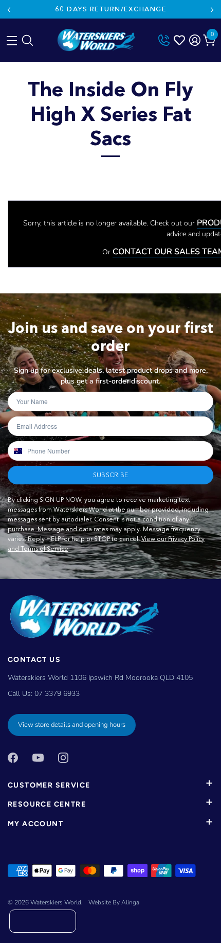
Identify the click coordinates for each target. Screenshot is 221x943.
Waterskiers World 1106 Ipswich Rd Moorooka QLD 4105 (100, 678)
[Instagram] (63, 757)
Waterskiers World (55, 902)
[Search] (27, 42)
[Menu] (10, 38)
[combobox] (17, 451)
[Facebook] (13, 757)
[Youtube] (38, 757)
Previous (9, 9)
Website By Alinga (113, 902)
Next (212, 9)
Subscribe (110, 475)
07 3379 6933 (57, 693)
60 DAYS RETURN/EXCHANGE (110, 9)
